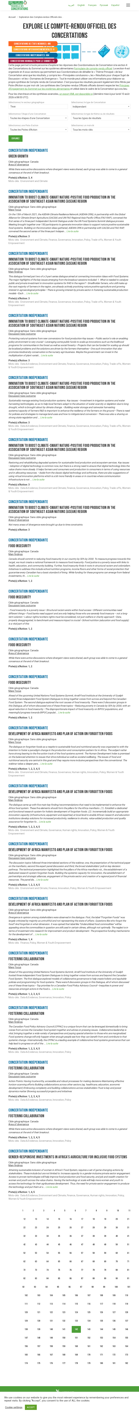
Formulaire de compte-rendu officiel (93, 68)
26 (71, 1227)
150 (63, 1337)
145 (113, 1329)
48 (94, 1244)
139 (38, 1329)
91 (128, 1278)
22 (24, 1227)
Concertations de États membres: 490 (32, 43)
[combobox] (38, 107)
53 (36, 1253)
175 (38, 1363)
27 (82, 1227)
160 (76, 1346)
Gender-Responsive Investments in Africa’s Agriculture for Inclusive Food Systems (67, 1157)
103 (38, 1295)
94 (46, 1286)
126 (101, 1312)
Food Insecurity (19, 545)
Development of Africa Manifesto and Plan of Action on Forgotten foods (60, 733)
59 (105, 1253)
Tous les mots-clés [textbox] (83, 129)
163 (113, 1346)
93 (35, 1286)
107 (88, 1295)
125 (88, 1312)
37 (82, 1236)
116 (88, 1303)
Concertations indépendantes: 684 (32, 55)
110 (126, 1295)
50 (117, 1244)
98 (93, 1286)
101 (128, 1286)
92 (23, 1286)
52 (24, 1253)
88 (94, 1278)
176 (51, 1363)
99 (104, 1286)
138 (26, 1329)
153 (101, 1337)
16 (71, 1219)
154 (113, 1337)
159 (63, 1346)
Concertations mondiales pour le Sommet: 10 (32, 61)
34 (47, 1236)
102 (26, 1295)
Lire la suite (72, 231)
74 (47, 1269)
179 (88, 1363)
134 (88, 1320)
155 (126, 1337)
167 (51, 1354)
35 (59, 1236)
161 (88, 1346)
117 (101, 1303)
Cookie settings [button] (13, 1407)
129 (26, 1320)
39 (105, 1236)
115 (76, 1303)
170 (88, 1354)
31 (128, 1227)
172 (113, 1354)
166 (38, 1354)
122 (51, 1312)
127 (113, 1312)
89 (105, 1278)
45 (59, 1244)
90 (117, 1278)
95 (58, 1286)
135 (101, 1320)
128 (126, 1312)
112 (38, 1303)
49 (105, 1244)
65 (59, 1261)
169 (76, 1354)
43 (36, 1244)
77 (82, 1269)
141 (63, 1329)
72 (24, 1269)
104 (51, 1295)
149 (51, 1337)
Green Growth (18, 156)
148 (38, 1337)
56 (71, 1253)
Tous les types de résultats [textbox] (87, 118)
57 (82, 1253)
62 (24, 1261)
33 (36, 1236)
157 (38, 1346)
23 (36, 1227)
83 (36, 1278)
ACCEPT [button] (31, 1407)
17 (82, 1219)
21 (128, 1219)
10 (118, 1210)
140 (51, 1329)
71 (128, 1261)
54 (47, 1253)
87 (82, 1278)
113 (51, 1303)
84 (47, 1278)
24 (47, 1227)
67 (82, 1261)
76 (71, 1269)
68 (94, 1261)
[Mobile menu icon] (128, 5)
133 (76, 1320)
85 (59, 1278)
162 (101, 1346)
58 (94, 1253)
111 (26, 1303)
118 (113, 1303)
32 (24, 1236)
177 (63, 1363)
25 (59, 1227)
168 (63, 1354)
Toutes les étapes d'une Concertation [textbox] (30, 118)
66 (71, 1261)
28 (94, 1227)
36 (71, 1236)
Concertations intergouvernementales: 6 (34, 49)
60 (117, 1253)
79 (105, 1269)
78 (94, 1269)
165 (26, 1354)
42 (24, 1244)
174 (26, 1363)
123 (63, 1312)
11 (129, 1210)
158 (51, 1346)
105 (63, 1295)
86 (71, 1278)
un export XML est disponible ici (76, 94)
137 (126, 1320)
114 (63, 1303)
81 (128, 1269)
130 (38, 1320)
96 (69, 1286)
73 (36, 1269)
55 (59, 1253)
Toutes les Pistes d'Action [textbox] (23, 129)
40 (117, 1236)
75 (59, 1269)
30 (117, 1227)
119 (126, 1303)
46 (71, 1244)
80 (117, 1269)
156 (26, 1346)
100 (116, 1286)
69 (105, 1261)
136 (113, 1320)
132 (63, 1320)
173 (126, 1354)
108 (101, 1295)
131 (51, 1320)
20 (117, 1219)
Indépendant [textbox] (79, 106)
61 (128, 1253)
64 (47, 1261)
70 (117, 1261)
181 (113, 1363)
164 (126, 1346)
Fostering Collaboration (26, 959)
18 (94, 1219)
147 (26, 1337)
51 (128, 1244)
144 (101, 1329)
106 (76, 1295)
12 (24, 1219)
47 (82, 1244)
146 (126, 1329)
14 (47, 1219)
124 (76, 1312)
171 (101, 1354)
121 (38, 1312)
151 (76, 1337)
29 (105, 1227)
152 (88, 1337)
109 (113, 1295)
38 (94, 1236)
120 (26, 1312)
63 (36, 1261)
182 (126, 1363)
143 (88, 1329)
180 (101, 1363)
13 (36, 1219)
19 (105, 1219)
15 (59, 1219)
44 (47, 1244)
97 (81, 1286)
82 (24, 1278)
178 (76, 1363)
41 (128, 1236)
